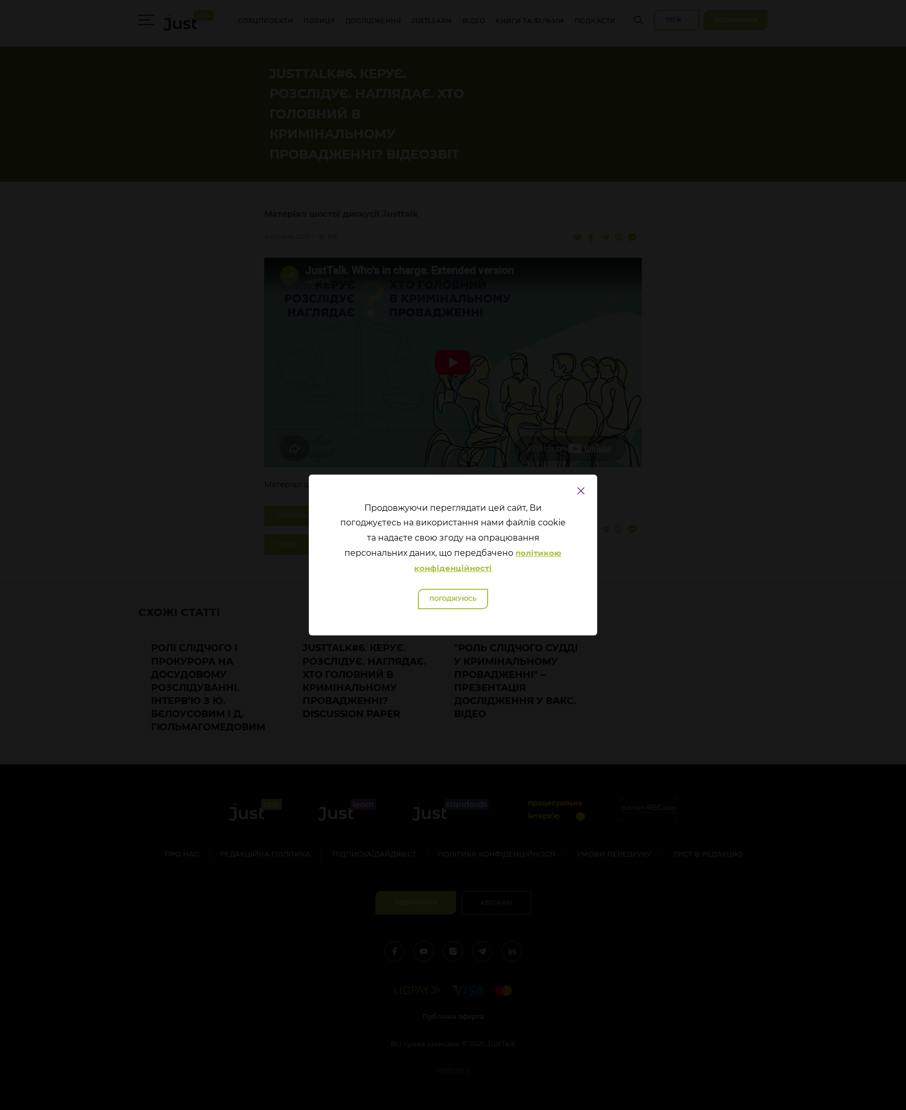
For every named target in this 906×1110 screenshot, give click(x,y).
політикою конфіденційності (488, 560)
